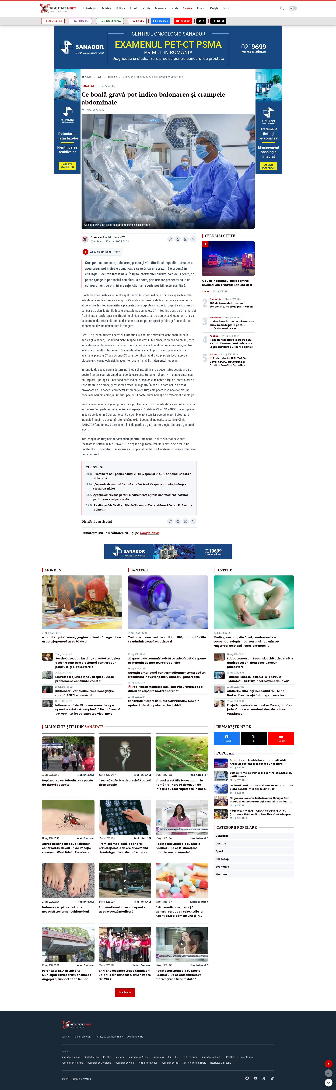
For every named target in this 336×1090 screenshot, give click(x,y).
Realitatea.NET (114, 237)
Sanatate (112, 76)
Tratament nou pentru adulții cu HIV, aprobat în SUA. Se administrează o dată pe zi (142, 476)
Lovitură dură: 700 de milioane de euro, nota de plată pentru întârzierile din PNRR (231, 325)
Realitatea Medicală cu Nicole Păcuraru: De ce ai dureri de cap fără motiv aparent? (143, 507)
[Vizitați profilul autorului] (85, 239)
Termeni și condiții (83, 1036)
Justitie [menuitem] (146, 8)
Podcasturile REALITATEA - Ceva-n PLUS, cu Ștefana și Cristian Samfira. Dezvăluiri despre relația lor (228, 364)
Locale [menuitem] (174, 8)
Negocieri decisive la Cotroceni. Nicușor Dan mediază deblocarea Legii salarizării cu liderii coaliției (231, 343)
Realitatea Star (92, 1057)
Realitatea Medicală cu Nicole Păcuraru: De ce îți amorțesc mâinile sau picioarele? (178, 848)
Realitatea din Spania (220, 1062)
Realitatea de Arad (124, 1062)
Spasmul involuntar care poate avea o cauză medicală (122, 909)
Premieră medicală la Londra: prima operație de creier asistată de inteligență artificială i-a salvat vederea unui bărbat (125, 850)
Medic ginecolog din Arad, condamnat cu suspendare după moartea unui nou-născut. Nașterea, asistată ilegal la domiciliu (247, 641)
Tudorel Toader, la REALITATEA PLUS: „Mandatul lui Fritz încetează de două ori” (258, 679)
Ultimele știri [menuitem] (90, 8)
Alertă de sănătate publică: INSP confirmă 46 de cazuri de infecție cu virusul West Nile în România (66, 848)
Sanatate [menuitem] (187, 8)
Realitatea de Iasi (170, 1062)
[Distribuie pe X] (193, 239)
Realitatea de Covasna (186, 1057)
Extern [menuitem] (200, 8)
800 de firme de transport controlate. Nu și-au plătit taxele (231, 304)
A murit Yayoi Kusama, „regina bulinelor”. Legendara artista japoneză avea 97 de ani (81, 639)
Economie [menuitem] (160, 8)
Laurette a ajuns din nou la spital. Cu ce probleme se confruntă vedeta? (84, 679)
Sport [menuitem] (226, 8)
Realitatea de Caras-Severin (240, 1057)
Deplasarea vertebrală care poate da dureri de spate (67, 782)
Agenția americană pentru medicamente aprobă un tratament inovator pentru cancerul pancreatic (140, 497)
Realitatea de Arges (147, 1062)
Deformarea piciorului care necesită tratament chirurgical (65, 909)
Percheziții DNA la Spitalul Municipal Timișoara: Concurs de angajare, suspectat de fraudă (66, 975)
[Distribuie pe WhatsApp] (186, 239)
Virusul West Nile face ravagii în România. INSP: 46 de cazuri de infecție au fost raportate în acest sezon (181, 786)
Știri (100, 76)
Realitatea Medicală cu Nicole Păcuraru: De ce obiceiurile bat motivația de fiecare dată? (178, 975)
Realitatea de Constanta (99, 1062)
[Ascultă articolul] (328, 1064)
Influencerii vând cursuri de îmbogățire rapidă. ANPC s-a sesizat (84, 693)
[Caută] (282, 8)
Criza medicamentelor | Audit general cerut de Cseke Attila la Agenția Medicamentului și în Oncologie (179, 913)
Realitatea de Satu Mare (194, 1062)
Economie (215, 299)
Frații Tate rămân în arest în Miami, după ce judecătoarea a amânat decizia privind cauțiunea (259, 709)
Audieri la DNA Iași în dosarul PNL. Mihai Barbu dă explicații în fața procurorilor (256, 693)
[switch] (293, 8)
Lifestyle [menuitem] (213, 8)
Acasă (88, 76)
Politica (214, 336)
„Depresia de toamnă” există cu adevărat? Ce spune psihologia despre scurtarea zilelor (140, 486)
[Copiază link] (170, 239)
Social (205, 291)
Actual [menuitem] (133, 8)
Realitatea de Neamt (139, 1057)
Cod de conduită (135, 1036)
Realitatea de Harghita (72, 1062)
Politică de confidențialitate (109, 1036)
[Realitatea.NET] (58, 8)
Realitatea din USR (162, 1057)
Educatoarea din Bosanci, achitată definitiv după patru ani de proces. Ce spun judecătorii (260, 662)
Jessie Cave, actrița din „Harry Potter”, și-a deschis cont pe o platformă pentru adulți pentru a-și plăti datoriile (87, 662)
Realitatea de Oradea (212, 1057)
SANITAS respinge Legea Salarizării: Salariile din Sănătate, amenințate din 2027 (125, 975)
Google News (149, 533)
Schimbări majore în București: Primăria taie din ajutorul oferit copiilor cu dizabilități (163, 703)
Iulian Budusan (85, 838)
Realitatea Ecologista (113, 1057)
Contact (65, 1036)
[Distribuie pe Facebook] (178, 239)
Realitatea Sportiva (71, 1057)
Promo (213, 354)
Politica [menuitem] (120, 8)
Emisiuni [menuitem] (106, 8)
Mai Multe (125, 992)
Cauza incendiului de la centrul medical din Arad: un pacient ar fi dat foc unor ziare (227, 285)
